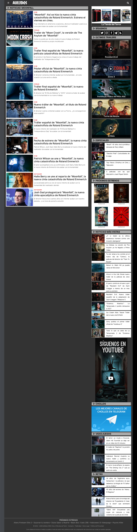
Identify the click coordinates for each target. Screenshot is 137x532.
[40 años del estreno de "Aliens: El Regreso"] (98, 492)
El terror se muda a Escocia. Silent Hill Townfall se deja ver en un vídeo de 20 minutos (118, 440)
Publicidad (78, 526)
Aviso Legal (86, 526)
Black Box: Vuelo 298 (79, 523)
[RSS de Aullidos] (120, 33)
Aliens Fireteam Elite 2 (23, 523)
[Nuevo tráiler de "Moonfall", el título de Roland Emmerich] (19, 109)
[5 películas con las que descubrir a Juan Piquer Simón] (98, 174)
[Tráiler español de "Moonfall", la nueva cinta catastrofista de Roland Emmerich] (19, 127)
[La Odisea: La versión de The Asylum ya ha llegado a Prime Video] (98, 247)
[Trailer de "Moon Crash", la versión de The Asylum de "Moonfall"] (19, 37)
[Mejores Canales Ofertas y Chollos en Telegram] (111, 419)
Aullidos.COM (47, 526)
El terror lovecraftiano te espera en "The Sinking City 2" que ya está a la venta (118, 467)
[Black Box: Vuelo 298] (121, 216)
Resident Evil (111, 57)
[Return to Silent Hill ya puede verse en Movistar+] (98, 267)
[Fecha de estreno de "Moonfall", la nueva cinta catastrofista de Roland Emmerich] (19, 145)
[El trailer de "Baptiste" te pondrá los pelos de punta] (98, 449)
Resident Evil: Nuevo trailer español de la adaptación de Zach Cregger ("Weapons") (118, 297)
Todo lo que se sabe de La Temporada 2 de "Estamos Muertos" (118, 333)
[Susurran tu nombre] (121, 193)
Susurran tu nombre (42, 523)
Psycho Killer (118, 523)
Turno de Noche (111, 116)
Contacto (71, 526)
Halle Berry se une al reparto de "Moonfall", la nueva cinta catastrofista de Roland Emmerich (60, 178)
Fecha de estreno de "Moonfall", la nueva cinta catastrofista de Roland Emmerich (60, 142)
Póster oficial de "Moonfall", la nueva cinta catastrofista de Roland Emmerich (58, 70)
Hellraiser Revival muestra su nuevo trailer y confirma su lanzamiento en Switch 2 (118, 458)
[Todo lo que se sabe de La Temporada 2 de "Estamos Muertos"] (98, 333)
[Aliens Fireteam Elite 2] (101, 193)
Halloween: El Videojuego (100, 523)
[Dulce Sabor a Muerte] (101, 216)
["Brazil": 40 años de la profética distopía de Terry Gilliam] (98, 147)
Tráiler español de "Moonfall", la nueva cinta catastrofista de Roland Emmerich (59, 124)
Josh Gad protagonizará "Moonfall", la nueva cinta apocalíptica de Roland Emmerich (59, 194)
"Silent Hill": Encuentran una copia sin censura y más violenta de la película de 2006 (118, 512)
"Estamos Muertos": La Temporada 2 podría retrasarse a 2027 (118, 306)
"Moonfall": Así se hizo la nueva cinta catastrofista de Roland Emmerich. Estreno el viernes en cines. (59, 17)
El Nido (111, 136)
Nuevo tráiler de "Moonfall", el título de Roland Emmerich (60, 106)
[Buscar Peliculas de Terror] (127, 3)
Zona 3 (111, 76)
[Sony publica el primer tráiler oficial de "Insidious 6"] (98, 324)
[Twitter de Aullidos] (102, 33)
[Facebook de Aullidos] (111, 33)
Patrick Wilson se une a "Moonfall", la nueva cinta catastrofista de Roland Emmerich (59, 160)
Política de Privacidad (97, 526)
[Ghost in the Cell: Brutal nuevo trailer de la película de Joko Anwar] (98, 277)
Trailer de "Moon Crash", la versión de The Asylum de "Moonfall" (58, 34)
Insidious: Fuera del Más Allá (111, 96)
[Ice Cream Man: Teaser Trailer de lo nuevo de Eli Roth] (98, 315)
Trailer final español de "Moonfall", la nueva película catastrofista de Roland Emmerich (58, 52)
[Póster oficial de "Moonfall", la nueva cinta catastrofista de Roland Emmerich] (19, 73)
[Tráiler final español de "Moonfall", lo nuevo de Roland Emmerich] (19, 91)
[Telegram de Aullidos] (116, 33)
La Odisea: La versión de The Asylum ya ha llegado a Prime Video (118, 247)
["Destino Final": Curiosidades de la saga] (98, 156)
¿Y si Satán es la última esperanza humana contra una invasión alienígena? (118, 238)
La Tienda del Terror (111, 24)
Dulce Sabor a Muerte (60, 523)
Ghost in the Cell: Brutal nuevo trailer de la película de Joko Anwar (118, 276)
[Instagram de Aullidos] (107, 33)
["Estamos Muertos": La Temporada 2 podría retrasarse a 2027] (98, 306)
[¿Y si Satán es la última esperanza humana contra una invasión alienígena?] (98, 238)
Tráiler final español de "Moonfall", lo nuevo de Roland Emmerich (58, 88)
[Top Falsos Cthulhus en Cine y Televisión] (98, 165)
